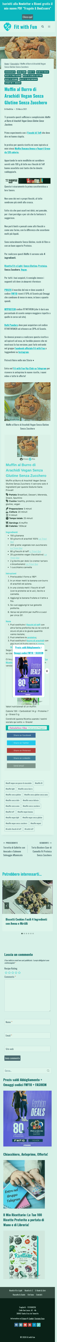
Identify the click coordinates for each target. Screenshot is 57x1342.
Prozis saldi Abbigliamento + (28, 647)
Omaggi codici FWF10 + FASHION (28, 653)
